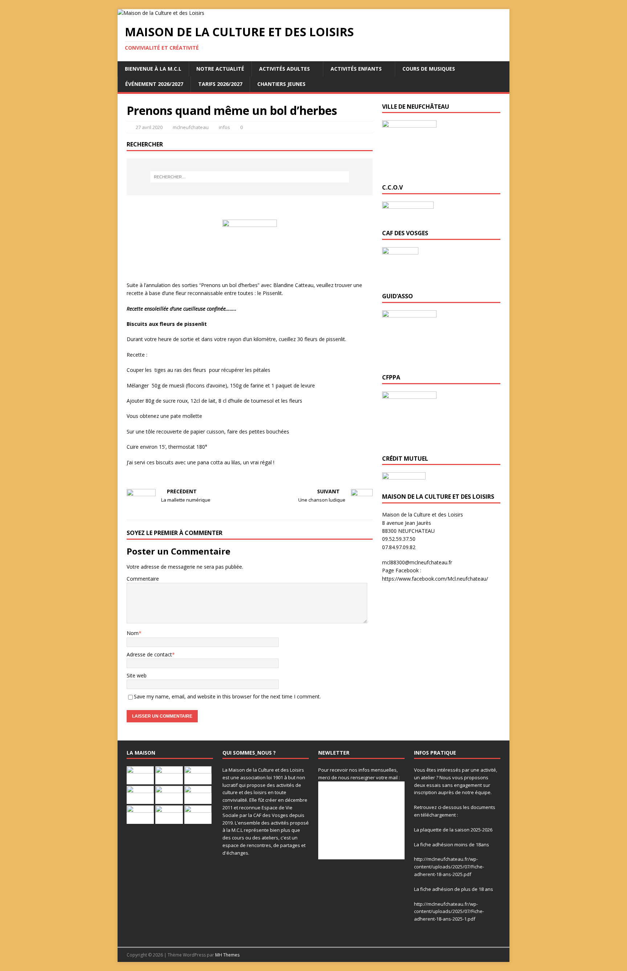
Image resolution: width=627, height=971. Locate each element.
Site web (137, 675)
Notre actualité (220, 68)
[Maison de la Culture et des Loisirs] (161, 12)
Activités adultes (284, 68)
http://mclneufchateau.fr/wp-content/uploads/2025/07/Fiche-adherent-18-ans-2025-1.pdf (449, 911)
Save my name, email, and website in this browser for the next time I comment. (227, 696)
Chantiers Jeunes (281, 83)
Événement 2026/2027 (154, 83)
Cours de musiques (428, 68)
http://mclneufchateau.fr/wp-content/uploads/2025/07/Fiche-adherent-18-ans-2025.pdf (449, 866)
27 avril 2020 (149, 127)
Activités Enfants (356, 68)
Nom (133, 633)
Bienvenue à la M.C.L (153, 68)
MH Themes (227, 955)
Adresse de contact (149, 654)
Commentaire (143, 578)
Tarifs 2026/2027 (220, 83)
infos (224, 127)
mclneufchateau (191, 127)
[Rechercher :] (249, 177)
